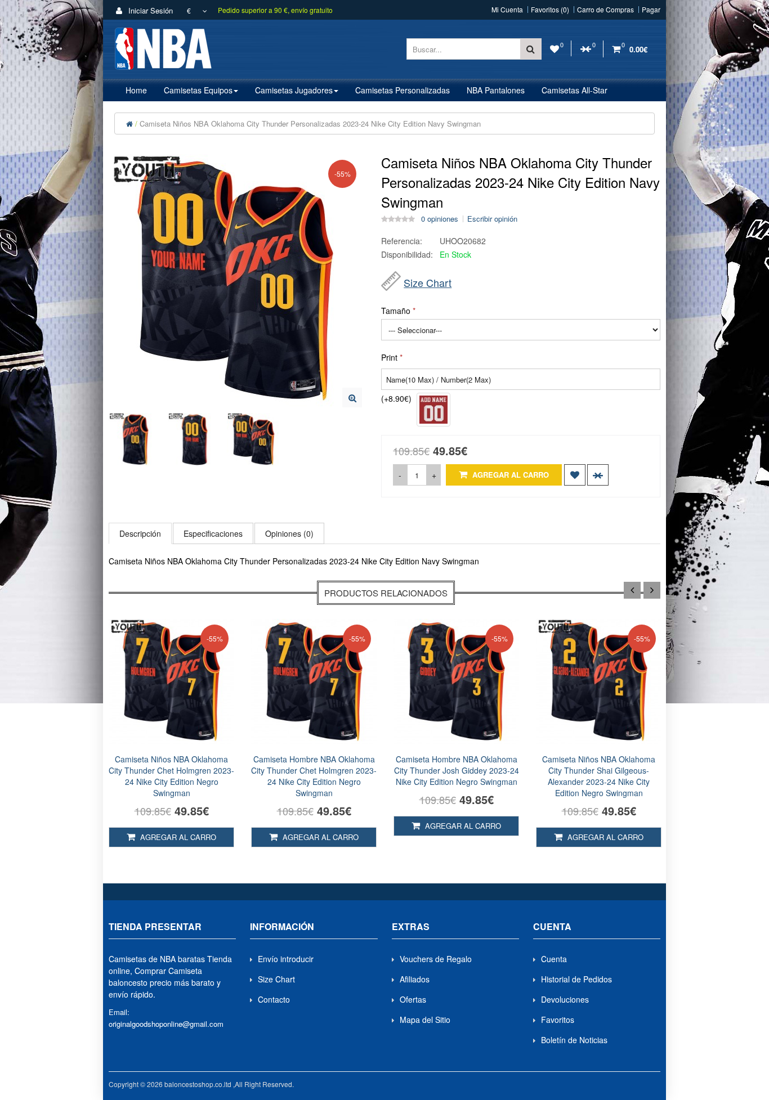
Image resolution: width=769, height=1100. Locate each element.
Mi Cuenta (507, 9)
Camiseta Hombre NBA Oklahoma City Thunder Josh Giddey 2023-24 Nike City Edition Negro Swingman (456, 770)
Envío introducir (286, 958)
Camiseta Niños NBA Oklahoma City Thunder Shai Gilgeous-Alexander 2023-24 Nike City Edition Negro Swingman (598, 775)
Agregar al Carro (509, 474)
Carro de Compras (605, 9)
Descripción (140, 533)
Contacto (274, 999)
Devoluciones (565, 999)
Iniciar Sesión (149, 10)
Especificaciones (213, 533)
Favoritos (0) (550, 9)
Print (389, 357)
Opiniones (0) (289, 533)
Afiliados (415, 979)
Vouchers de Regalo (436, 958)
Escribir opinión (492, 218)
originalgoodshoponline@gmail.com (166, 1023)
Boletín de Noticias (574, 1039)
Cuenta (554, 958)
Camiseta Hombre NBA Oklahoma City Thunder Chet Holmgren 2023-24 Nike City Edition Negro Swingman (314, 775)
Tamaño (395, 310)
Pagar (651, 9)
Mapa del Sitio (425, 1019)
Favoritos (557, 1019)
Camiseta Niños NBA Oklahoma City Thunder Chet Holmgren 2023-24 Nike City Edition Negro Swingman (171, 775)
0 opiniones (439, 218)
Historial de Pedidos (576, 979)
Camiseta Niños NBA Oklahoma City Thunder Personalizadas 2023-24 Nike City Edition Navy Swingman (310, 123)
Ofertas (413, 999)
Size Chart (427, 282)
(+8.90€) (396, 398)
